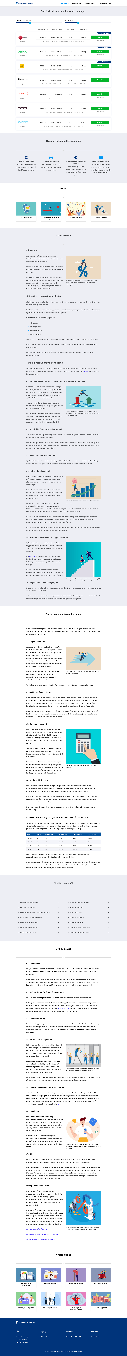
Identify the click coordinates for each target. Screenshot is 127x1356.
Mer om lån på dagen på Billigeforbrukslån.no (42, 1234)
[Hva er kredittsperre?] (76, 1269)
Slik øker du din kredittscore (26, 1284)
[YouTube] (76, 1337)
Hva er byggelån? (101, 1308)
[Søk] (110, 3)
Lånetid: (67, 20)
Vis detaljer (21, 41)
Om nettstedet (95, 1337)
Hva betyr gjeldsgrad (51, 1283)
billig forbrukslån (64, 1008)
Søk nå (99, 37)
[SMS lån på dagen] (26, 203)
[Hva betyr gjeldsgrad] (51, 1269)
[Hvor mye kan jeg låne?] (26, 1294)
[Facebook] (68, 1337)
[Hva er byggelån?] (101, 1294)
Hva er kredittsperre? (76, 1283)
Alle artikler (44, 1337)
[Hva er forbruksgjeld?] (101, 1269)
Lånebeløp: (20, 20)
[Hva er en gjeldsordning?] (51, 1294)
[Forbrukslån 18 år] (76, 203)
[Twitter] (72, 1337)
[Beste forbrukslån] (101, 203)
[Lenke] (24, 3)
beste (86, 371)
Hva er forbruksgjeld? (101, 1283)
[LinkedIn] (81, 1337)
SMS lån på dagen (26, 217)
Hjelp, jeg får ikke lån (22, 1342)
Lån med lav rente (21, 1339)
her (59, 1104)
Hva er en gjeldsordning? (51, 1308)
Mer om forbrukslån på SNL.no (37, 1229)
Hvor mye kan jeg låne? (26, 1308)
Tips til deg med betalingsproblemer (76, 1308)
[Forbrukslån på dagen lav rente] (51, 203)
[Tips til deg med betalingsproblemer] (76, 1294)
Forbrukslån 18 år (76, 217)
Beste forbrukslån (101, 217)
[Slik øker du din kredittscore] (26, 1269)
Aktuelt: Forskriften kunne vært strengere (40, 1239)
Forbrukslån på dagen (22, 1337)
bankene (32, 556)
